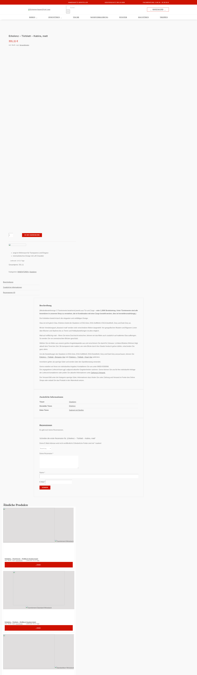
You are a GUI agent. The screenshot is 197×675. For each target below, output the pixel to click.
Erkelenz (72, 406)
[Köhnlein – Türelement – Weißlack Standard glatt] (38, 531)
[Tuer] (37, 27)
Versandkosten (24, 45)
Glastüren (33, 272)
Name (42, 472)
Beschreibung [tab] (8, 282)
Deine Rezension (46, 453)
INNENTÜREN (23, 272)
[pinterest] (35, 2)
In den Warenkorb (32, 235)
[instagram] (32, 2)
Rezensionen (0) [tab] (9, 292)
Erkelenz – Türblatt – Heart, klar (80, 357)
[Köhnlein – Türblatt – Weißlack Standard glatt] (38, 595)
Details (38, 564)
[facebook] (28, 2)
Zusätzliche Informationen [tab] (12, 287)
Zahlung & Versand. (98, 373)
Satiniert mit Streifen (76, 410)
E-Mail (42, 482)
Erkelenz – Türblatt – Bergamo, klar (52, 357)
